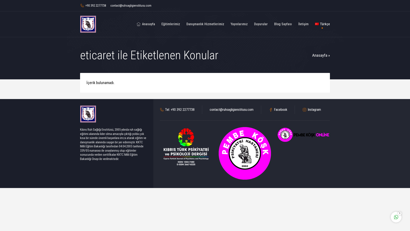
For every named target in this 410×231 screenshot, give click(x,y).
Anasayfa (319, 55)
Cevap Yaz (369, 199)
